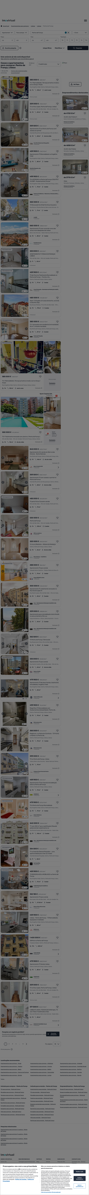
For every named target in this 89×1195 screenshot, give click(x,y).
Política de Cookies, (21, 1179)
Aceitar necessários (79, 1178)
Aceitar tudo (79, 1171)
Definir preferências (79, 1186)
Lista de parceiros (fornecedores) (50, 1192)
